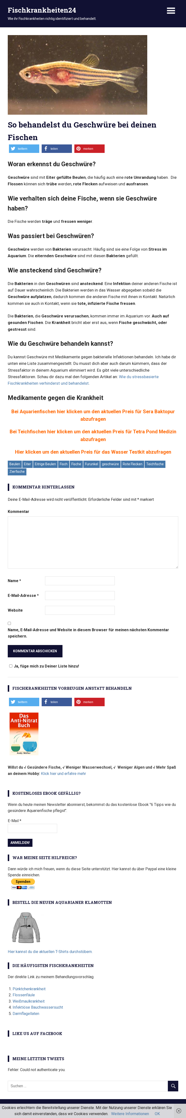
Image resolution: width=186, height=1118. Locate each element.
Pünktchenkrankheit (29, 989)
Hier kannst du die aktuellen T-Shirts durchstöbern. (50, 951)
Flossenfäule (24, 995)
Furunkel (91, 464)
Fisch (64, 464)
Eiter (27, 464)
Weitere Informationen (130, 1113)
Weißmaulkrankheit (29, 1001)
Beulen (14, 464)
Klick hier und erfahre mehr (63, 773)
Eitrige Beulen (45, 464)
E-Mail (14, 820)
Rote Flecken (132, 464)
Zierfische (17, 471)
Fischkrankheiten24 (42, 10)
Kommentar (18, 511)
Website (15, 610)
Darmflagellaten (26, 1013)
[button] (24, 148)
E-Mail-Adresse (23, 595)
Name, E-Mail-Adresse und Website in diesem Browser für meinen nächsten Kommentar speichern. (88, 633)
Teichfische (155, 464)
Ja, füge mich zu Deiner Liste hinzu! (46, 666)
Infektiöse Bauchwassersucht (38, 1007)
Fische (76, 464)
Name (14, 580)
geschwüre (110, 464)
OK (157, 1113)
